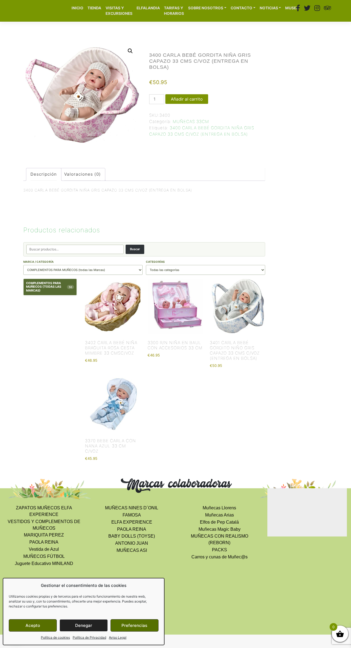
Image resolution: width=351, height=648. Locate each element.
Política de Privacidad (89, 637)
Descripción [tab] (43, 174)
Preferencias (134, 625)
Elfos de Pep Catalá (219, 522)
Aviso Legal (117, 637)
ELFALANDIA (148, 8)
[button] (130, 51)
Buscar (135, 249)
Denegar (83, 625)
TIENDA (94, 8)
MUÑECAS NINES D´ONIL (131, 508)
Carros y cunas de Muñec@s (219, 557)
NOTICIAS (269, 8)
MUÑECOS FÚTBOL (44, 556)
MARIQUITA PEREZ (44, 535)
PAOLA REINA (43, 542)
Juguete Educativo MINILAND (44, 563)
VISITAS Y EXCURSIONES (119, 11)
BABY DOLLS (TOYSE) (131, 536)
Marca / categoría (38, 261)
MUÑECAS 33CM (191, 121)
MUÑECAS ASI (132, 550)
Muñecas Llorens (219, 508)
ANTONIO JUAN (131, 543)
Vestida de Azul (44, 549)
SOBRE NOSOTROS (205, 8)
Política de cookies (55, 637)
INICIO (77, 8)
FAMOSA (132, 515)
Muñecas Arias (219, 515)
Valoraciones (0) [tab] (82, 174)
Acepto (33, 625)
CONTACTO (241, 8)
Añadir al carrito (187, 99)
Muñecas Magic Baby (219, 529)
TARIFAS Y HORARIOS (174, 11)
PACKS (219, 549)
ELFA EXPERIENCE (131, 522)
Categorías (155, 261)
